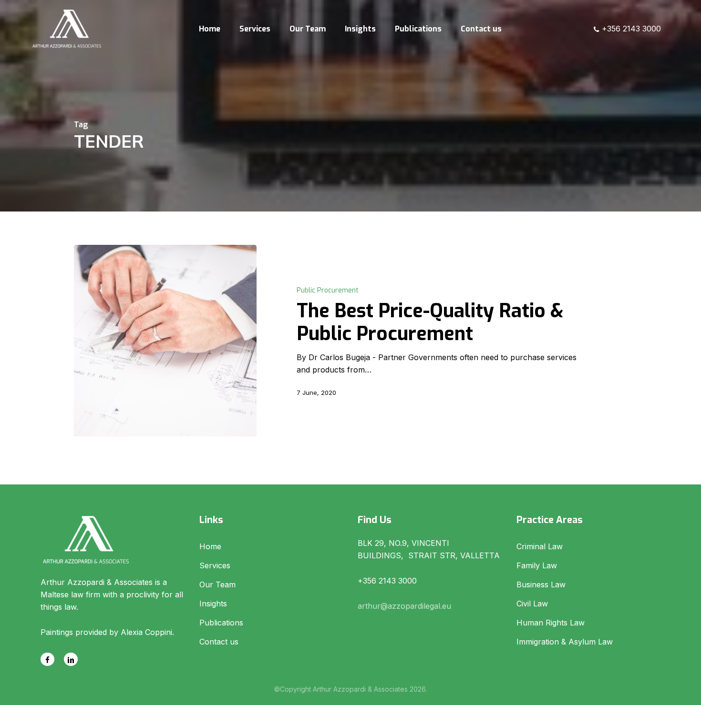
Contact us (218, 641)
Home (210, 546)
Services (214, 565)
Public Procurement (328, 290)
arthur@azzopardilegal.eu (404, 606)
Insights (213, 603)
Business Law (541, 584)
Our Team (217, 584)
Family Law (536, 565)
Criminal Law (539, 546)
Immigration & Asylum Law (564, 641)
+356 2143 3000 (630, 28)
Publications (221, 622)
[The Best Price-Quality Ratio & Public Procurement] (165, 340)
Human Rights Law (550, 622)
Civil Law (532, 603)
